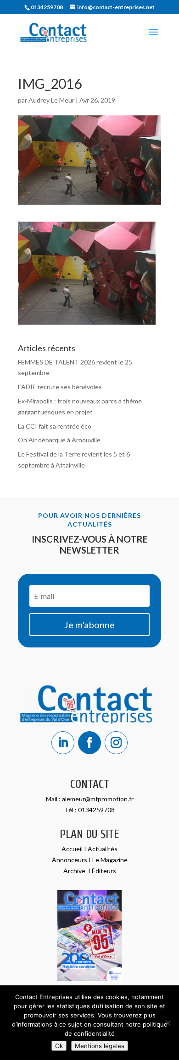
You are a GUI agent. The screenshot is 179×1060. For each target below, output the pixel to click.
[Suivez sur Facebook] (89, 742)
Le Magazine (110, 860)
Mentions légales (99, 1045)
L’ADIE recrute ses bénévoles (60, 387)
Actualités (102, 849)
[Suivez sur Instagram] (116, 742)
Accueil (73, 849)
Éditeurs (104, 871)
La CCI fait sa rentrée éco (54, 426)
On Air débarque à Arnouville (59, 440)
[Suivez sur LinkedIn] (62, 742)
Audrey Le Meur (51, 100)
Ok (59, 1045)
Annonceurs (69, 860)
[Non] (167, 1022)
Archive (75, 871)
